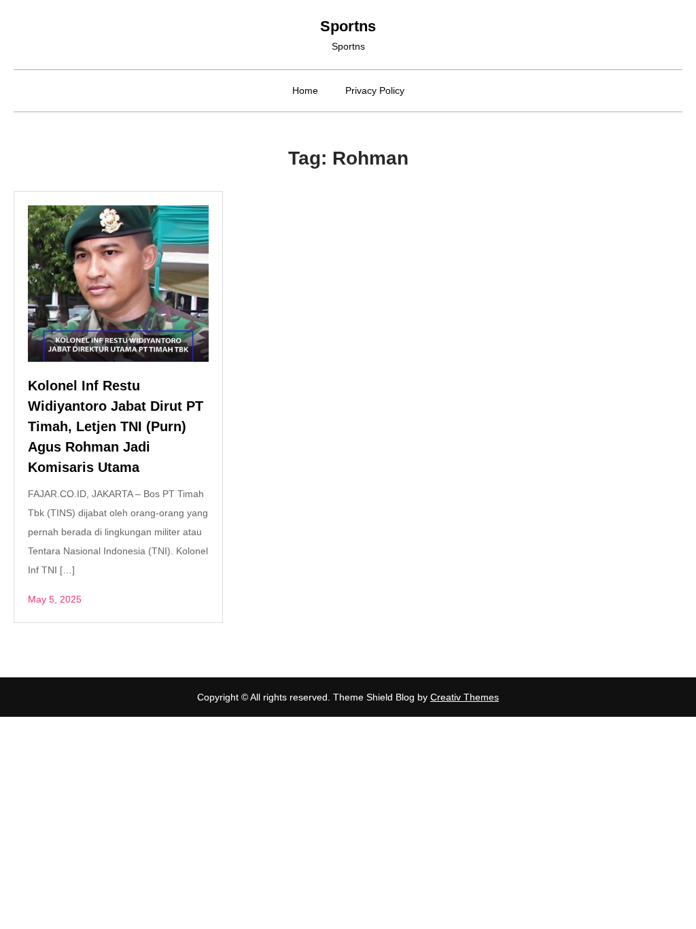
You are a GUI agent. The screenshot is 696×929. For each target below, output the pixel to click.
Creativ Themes (464, 697)
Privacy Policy (374, 90)
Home (305, 90)
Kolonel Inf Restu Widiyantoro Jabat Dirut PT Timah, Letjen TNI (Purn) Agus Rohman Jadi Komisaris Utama (115, 426)
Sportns (348, 26)
